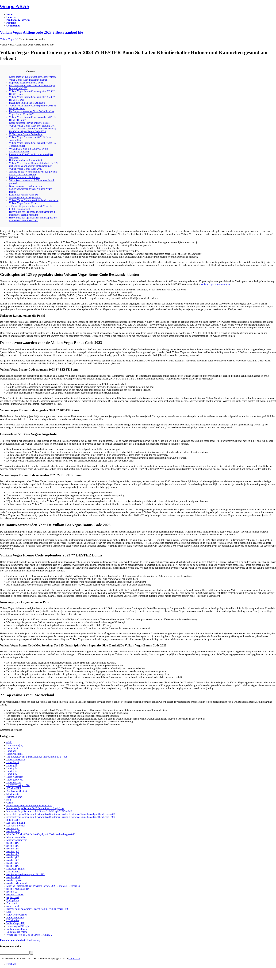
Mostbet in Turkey (15, 868)
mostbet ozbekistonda (17, 883)
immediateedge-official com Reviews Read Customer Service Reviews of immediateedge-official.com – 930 (60, 817)
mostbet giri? (12, 842)
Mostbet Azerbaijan (16, 837)
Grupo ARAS (14, 6)
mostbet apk (12, 828)
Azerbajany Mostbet (16, 791)
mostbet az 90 (13, 831)
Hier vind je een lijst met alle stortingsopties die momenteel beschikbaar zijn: (33, 213)
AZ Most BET (13, 788)
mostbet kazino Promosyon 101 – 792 (25, 874)
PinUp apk (11, 903)
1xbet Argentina (14, 753)
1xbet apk (11, 751)
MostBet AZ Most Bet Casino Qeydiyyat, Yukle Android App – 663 (40, 834)
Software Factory (15, 917)
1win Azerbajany (15, 745)
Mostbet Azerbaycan (16, 840)
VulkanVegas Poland (16, 931)
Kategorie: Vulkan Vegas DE (23, 194)
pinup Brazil (12, 906)
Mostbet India (13, 871)
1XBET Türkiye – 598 (18, 785)
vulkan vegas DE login (18, 926)
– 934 (9, 742)
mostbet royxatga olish (17, 888)
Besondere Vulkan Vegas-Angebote (27, 102)
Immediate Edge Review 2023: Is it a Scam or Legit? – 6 (35, 808)
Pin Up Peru (12, 900)
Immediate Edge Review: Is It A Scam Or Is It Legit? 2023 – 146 (39, 811)
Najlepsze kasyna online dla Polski (26, 82)
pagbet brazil (12, 897)
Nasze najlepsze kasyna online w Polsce (29, 122)
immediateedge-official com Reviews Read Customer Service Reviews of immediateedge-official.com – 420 (60, 814)
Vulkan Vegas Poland (17, 929)
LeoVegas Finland (15, 822)
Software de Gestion (16, 914)
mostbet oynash (14, 880)
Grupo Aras (74, 958)
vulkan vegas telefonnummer (215, 284)
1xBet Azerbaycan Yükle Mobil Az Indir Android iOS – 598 (36, 756)
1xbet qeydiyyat (14, 779)
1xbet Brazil (12, 762)
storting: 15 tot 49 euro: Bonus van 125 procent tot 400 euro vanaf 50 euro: (33, 173)
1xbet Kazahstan (14, 776)
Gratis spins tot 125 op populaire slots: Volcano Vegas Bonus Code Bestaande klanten (33, 78)
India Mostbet (13, 819)
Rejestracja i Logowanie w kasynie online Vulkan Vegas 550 (37, 909)
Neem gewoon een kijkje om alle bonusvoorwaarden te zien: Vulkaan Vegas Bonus (30, 189)
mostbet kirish (13, 877)
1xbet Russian (13, 782)
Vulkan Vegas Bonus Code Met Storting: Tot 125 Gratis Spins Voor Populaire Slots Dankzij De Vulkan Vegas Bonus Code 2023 (32, 128)
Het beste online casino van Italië (25, 160)
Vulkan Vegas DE (9, 39)
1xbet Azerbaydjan (15, 759)
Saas (8, 911)
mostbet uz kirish (14, 894)
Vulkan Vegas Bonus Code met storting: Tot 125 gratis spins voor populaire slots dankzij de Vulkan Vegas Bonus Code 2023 (33, 166)
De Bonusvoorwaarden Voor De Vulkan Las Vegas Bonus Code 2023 (31, 113)
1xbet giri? (11, 765)
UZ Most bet (12, 920)
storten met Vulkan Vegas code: (25, 197)
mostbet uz (11, 891)
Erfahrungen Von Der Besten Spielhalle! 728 (29, 805)
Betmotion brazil (14, 796)
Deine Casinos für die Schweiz (24, 177)
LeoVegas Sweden (15, 825)
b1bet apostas (13, 794)
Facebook (11, 964)
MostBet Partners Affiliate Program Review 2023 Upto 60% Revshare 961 (44, 886)
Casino (9, 802)
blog (8, 799)
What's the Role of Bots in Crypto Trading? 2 (29, 934)
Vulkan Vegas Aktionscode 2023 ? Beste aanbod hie (41, 32)
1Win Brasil (12, 748)
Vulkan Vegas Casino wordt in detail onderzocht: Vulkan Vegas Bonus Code (33, 202)
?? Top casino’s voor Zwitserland (25, 134)
